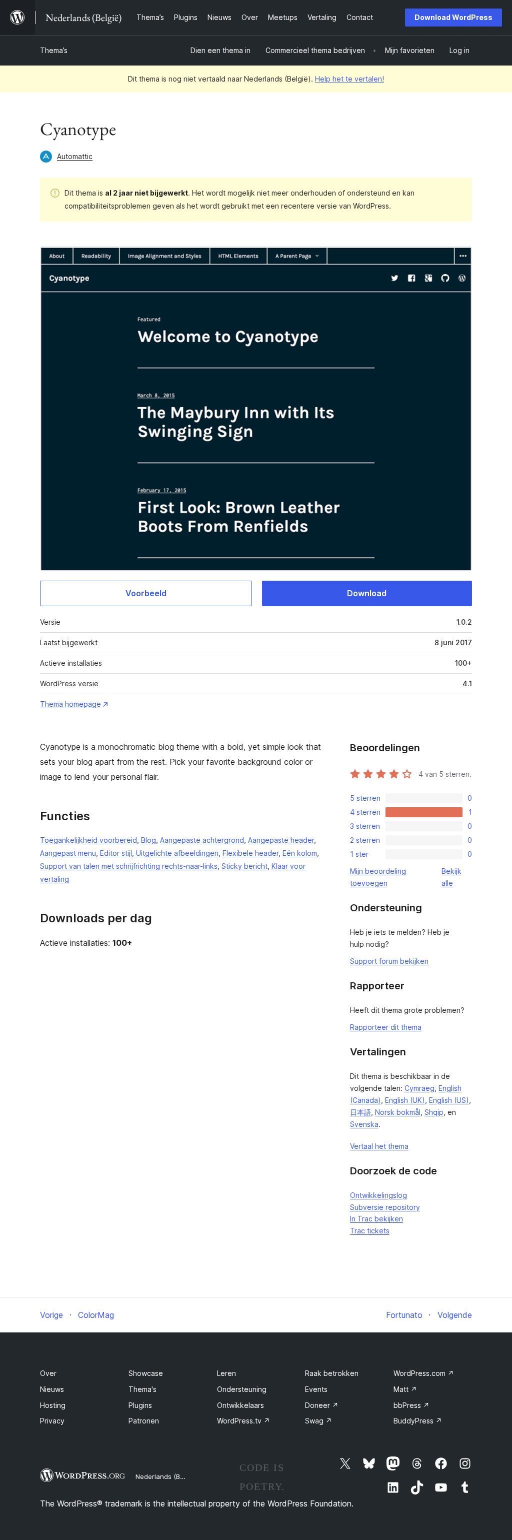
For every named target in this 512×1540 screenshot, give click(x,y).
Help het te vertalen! (349, 79)
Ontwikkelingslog (378, 1195)
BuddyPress (418, 1420)
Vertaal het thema (379, 1146)
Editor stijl (116, 853)
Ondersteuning (241, 1389)
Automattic (74, 156)
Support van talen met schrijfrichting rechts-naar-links (129, 866)
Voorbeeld (146, 593)
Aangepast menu (68, 853)
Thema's (142, 1389)
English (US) (449, 1100)
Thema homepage (70, 704)
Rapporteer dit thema (386, 1027)
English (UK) (405, 1100)
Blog (148, 840)
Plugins (140, 1405)
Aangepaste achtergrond (202, 840)
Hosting (53, 1405)
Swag (318, 1420)
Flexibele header (250, 853)
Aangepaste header (281, 840)
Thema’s (54, 50)
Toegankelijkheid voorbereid (88, 840)
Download (366, 593)
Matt (405, 1389)
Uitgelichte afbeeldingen (177, 853)
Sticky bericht (245, 866)
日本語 (360, 1112)
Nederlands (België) (166, 1476)
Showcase (145, 1373)
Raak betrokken (331, 1373)
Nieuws (52, 1389)
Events (316, 1389)
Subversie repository (385, 1207)
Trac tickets (370, 1230)
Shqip (434, 1112)
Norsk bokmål (397, 1112)
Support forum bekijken (389, 961)
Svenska (364, 1124)
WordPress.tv (243, 1420)
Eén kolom (299, 853)
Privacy (52, 1420)
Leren (226, 1373)
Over (48, 1373)
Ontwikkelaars (240, 1405)
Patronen (143, 1420)
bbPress (412, 1405)
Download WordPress (453, 17)
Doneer (321, 1405)
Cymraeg (419, 1088)
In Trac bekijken (376, 1218)
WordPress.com (424, 1373)
